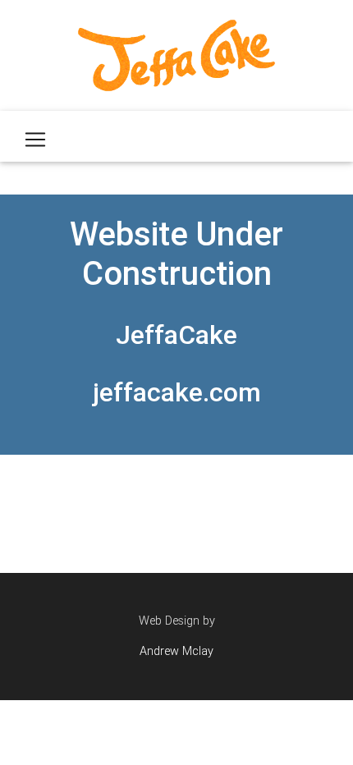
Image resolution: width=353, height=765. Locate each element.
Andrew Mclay (176, 651)
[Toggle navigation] (35, 139)
